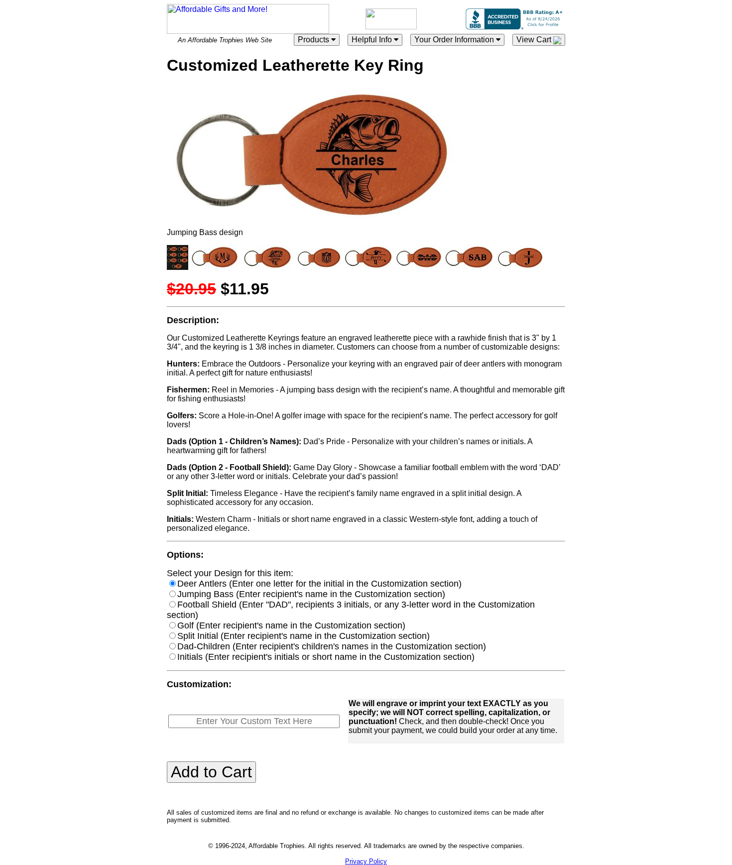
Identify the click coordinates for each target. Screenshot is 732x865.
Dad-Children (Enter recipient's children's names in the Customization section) (331, 646)
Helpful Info (373, 39)
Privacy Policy (366, 861)
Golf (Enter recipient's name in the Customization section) (291, 625)
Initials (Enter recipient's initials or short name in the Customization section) (326, 657)
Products (314, 39)
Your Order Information (455, 39)
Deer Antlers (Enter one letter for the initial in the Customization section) (319, 584)
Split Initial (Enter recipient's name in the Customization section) (303, 636)
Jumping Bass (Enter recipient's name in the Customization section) (311, 594)
